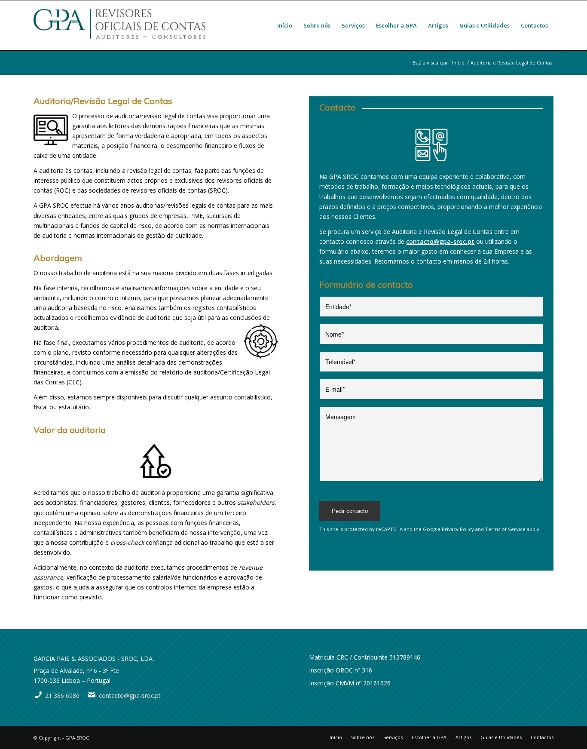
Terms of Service (505, 529)
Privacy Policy (458, 529)
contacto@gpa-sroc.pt (440, 241)
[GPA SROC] (119, 25)
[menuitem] (285, 25)
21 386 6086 (62, 695)
